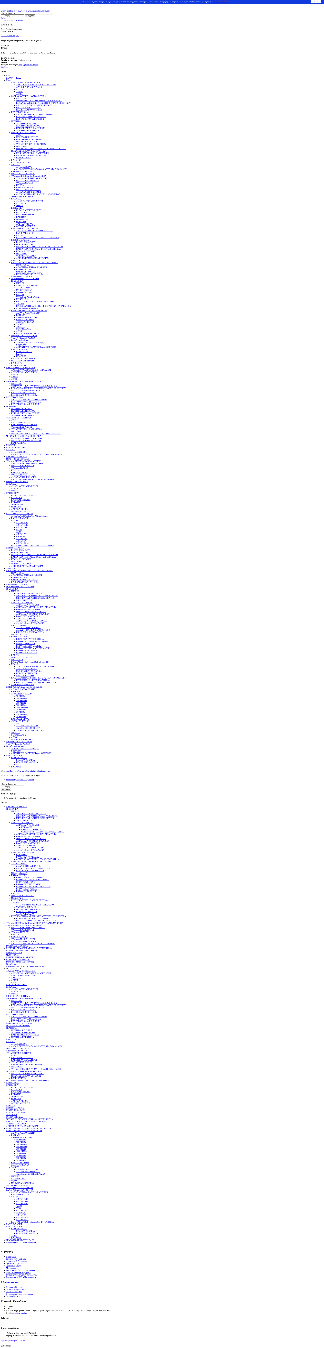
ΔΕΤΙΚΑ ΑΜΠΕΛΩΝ (25, 322)
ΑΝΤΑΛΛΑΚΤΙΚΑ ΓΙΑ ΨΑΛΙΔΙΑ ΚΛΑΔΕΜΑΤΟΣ (38, 194)
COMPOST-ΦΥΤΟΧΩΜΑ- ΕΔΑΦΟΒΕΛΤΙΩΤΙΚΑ (42, 832)
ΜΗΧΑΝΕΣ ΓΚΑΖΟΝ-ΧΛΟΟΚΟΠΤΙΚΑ (28, 151)
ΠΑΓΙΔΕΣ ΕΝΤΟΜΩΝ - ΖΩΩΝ (29, 272)
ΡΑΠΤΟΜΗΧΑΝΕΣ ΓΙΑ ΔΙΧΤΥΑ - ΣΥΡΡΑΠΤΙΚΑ (37, 237)
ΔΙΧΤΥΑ (20, 235)
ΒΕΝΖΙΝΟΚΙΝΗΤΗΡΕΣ (21, 162)
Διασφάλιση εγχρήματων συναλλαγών (21, 1275)
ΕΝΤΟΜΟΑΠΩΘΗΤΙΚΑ (26, 653)
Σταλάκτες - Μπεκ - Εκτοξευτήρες (30, 342)
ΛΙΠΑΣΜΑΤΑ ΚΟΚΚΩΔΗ (27, 605)
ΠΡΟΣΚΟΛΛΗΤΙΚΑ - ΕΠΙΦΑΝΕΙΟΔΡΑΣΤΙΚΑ (36, 682)
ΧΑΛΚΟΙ (20, 304)
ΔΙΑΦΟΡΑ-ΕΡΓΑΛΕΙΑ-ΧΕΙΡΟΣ (29, 201)
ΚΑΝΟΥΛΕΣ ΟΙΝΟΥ (25, 320)
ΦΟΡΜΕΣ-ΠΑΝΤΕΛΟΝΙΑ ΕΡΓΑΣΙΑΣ (32, 258)
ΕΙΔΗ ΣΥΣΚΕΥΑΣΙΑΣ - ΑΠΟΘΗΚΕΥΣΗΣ (29, 310)
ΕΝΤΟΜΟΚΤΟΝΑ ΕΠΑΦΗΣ (28, 646)
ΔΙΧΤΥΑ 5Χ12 (22, 534)
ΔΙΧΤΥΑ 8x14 (22, 527)
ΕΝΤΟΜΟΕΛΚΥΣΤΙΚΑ (26, 650)
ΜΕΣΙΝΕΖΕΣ (21, 98)
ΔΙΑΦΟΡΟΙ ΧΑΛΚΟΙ (25, 675)
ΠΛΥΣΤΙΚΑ (16, 160)
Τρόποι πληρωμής (13, 1266)
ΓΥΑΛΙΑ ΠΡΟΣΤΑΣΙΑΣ (26, 251)
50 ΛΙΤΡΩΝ (21, 696)
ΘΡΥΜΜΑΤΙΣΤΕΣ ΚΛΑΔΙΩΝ (24, 336)
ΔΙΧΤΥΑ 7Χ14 (22, 543)
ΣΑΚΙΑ (19, 354)
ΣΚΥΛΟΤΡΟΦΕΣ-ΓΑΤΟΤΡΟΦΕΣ (25, 279)
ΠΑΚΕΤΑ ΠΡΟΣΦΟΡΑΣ (21, 171)
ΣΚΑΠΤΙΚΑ (16, 121)
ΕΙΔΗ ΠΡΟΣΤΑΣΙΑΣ (20, 240)
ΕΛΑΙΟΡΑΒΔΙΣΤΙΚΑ (25, 233)
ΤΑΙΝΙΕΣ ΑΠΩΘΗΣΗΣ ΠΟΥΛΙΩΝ (31, 730)
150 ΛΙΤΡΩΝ (21, 714)
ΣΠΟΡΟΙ (20, 283)
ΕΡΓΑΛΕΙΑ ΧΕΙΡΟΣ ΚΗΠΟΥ (29, 210)
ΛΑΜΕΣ (19, 91)
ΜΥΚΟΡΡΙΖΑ (22, 299)
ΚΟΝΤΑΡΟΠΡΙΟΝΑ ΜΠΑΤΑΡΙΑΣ (31, 117)
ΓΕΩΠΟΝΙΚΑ (17, 281)
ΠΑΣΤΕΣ (20, 295)
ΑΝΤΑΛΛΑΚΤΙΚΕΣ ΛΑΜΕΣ (28, 192)
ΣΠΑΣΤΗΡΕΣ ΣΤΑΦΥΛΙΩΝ (23, 174)
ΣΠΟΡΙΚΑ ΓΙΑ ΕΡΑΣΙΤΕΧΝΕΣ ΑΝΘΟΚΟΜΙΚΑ (37, 596)
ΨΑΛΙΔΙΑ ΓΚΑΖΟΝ (25, 183)
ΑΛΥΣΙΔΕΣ (21, 89)
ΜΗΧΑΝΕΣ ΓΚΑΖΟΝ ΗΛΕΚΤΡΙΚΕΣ (32, 153)
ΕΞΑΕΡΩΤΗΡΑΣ (23, 158)
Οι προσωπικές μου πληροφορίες (19, 1294)
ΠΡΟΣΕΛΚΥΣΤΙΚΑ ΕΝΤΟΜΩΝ (30, 274)
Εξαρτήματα (21, 345)
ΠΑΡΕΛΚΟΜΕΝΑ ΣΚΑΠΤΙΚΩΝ (30, 128)
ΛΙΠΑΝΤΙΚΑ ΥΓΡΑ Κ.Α (21, 276)
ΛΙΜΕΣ (19, 94)
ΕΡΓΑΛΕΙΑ (16, 199)
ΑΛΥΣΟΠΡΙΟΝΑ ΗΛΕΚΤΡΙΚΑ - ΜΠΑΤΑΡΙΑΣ (36, 85)
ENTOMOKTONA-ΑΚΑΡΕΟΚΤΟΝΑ (32, 641)
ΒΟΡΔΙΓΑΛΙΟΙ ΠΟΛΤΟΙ (26, 673)
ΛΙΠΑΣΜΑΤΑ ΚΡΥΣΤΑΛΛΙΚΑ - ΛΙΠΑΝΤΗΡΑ (36, 607)
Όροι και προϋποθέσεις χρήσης (18, 1272)
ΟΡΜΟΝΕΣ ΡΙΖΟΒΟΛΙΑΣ (27, 297)
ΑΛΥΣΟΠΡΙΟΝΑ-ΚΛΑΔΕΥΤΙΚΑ (25, 82)
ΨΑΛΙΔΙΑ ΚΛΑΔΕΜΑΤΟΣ (27, 180)
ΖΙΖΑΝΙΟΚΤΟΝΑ (24, 288)
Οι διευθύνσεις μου (14, 1292)
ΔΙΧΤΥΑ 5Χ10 (22, 541)
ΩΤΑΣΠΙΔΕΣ (21, 253)
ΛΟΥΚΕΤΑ (21, 203)
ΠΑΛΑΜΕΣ (21, 356)
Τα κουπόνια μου (13, 1296)
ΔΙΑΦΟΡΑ (15, 260)
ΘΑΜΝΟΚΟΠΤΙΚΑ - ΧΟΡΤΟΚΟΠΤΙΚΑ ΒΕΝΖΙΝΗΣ (39, 101)
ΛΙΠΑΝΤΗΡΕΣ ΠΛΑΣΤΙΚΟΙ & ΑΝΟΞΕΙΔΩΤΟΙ (36, 347)
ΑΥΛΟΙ (19, 135)
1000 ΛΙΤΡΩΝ (22, 707)
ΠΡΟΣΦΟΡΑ (16, 363)
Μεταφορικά (11, 1268)
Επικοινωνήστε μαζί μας (16, 1259)
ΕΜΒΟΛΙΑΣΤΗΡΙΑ (24, 187)
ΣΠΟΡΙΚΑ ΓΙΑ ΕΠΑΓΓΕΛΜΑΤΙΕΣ (31, 593)
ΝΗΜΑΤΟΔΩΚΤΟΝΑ (25, 644)
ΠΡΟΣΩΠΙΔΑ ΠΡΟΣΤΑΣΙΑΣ (28, 107)
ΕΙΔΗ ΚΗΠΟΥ (17, 208)
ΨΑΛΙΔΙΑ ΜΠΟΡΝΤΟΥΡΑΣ (28, 190)
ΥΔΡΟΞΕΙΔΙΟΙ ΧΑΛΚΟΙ (26, 669)
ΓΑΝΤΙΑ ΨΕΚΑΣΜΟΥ (26, 242)
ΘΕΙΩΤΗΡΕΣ (21, 146)
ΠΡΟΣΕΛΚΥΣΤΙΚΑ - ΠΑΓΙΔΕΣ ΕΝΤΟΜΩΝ (35, 301)
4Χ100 (19, 529)
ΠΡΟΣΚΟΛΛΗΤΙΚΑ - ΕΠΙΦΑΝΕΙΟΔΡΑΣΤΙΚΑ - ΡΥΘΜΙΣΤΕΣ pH (44, 306)
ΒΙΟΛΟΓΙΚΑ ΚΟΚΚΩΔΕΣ (32, 829)
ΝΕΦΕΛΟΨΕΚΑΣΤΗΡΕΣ (27, 137)
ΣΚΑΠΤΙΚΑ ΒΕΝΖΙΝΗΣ (26, 123)
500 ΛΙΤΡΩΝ (21, 705)
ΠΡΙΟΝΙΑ (20, 185)
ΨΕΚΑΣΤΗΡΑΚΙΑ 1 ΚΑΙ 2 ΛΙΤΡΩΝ (31, 144)
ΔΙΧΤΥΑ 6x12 (22, 523)
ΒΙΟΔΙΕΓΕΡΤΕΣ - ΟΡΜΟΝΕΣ (29, 609)
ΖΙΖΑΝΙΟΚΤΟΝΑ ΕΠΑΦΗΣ (28, 628)
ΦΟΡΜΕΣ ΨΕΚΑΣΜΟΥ (26, 256)
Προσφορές (11, 1256)
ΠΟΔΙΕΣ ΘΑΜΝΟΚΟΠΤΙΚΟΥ (29, 110)
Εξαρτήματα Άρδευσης (20, 340)
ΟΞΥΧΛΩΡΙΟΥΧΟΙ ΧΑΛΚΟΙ (29, 671)
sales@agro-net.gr (19, 1313)
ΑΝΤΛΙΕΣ (15, 164)
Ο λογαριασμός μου (9, 1282)
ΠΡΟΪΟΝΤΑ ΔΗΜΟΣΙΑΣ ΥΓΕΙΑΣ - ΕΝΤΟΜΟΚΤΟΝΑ (34, 263)
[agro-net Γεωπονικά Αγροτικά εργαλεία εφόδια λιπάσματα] (25, 11)
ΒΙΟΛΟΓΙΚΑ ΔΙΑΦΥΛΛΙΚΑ (28, 616)
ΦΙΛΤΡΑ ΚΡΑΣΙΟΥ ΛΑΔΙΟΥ (23, 338)
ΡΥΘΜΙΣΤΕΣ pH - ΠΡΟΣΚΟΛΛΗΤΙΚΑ (33, 680)
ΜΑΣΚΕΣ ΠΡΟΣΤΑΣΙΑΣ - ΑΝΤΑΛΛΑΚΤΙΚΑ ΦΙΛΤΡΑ (39, 247)
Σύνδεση (4, 67)
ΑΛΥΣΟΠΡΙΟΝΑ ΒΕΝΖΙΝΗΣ (29, 87)
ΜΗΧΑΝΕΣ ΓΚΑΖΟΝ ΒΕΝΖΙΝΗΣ (31, 155)
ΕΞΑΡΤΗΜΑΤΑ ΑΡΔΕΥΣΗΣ (18, 959)
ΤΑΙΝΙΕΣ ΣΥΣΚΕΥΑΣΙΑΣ (27, 726)
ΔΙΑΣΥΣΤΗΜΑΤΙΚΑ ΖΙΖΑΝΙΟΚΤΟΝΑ (33, 630)
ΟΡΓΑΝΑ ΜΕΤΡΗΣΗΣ (25, 226)
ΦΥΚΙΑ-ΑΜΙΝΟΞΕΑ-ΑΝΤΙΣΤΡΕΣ (31, 612)
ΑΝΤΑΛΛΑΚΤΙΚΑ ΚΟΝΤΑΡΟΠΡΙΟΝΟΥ (34, 114)
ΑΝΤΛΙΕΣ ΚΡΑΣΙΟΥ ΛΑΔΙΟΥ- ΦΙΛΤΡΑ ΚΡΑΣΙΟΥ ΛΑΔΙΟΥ (41, 169)
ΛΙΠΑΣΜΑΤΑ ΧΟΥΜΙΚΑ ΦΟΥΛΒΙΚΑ (32, 614)
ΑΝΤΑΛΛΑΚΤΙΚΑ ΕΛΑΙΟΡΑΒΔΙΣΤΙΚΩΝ (34, 231)
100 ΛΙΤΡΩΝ (21, 698)
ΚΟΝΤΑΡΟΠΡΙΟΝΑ (20, 112)
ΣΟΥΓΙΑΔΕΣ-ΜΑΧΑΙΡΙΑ (22, 196)
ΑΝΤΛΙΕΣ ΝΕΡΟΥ (24, 167)
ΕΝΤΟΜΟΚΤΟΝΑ (24, 269)
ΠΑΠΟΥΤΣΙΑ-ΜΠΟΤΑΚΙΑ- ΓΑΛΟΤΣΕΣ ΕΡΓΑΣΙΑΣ (38, 249)
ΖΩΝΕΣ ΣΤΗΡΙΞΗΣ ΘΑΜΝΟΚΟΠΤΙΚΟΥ (34, 105)
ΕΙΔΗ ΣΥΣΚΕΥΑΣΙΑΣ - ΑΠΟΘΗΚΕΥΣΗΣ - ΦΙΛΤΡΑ (28, 1128)
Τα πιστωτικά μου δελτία (16, 1289)
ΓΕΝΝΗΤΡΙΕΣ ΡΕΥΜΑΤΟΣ (23, 361)
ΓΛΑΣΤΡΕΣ (21, 222)
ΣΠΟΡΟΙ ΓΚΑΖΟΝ (24, 600)
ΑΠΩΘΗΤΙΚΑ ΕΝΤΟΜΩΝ (27, 308)
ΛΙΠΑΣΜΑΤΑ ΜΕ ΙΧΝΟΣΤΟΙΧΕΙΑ (31, 621)
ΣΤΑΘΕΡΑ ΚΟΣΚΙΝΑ (25, 760)
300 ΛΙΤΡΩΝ (21, 703)
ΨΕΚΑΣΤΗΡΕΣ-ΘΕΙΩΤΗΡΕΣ (23, 133)
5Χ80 (18, 532)
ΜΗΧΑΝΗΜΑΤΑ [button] (13, 969)
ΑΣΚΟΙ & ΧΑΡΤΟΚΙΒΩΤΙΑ (28, 313)
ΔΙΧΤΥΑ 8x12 (22, 525)
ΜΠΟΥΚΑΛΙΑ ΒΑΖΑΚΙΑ (27, 333)
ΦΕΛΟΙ (19, 331)
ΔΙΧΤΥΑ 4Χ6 (21, 539)
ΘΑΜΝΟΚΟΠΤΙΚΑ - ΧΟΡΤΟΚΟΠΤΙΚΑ (28, 96)
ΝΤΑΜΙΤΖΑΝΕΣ (23, 329)
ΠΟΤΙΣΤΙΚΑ (21, 212)
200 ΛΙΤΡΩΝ (21, 701)
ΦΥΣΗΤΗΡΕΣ (22, 219)
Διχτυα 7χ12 (21, 536)
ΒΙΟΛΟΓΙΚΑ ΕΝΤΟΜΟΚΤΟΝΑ (30, 639)
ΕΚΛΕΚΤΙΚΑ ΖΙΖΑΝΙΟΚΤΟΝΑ (30, 632)
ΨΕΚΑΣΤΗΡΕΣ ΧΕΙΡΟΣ (26, 142)
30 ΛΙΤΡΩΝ (21, 717)
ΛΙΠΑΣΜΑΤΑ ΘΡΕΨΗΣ (26, 618)
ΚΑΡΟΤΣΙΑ (21, 217)
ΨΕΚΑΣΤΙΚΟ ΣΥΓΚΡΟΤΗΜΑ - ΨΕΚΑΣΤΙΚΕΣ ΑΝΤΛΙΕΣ (41, 149)
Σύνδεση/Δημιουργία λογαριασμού (20, 780)
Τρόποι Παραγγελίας (14, 1263)
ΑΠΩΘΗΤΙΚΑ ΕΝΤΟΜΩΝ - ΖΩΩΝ (31, 267)
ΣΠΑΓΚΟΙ (20, 326)
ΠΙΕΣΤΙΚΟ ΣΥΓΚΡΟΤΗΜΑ (23, 358)
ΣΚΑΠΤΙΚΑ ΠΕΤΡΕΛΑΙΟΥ (28, 126)
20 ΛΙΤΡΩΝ (21, 710)
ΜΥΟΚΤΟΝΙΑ (22, 265)
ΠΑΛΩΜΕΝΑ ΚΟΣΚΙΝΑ (27, 762)
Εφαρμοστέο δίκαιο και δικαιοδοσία (20, 1270)
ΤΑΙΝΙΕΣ (20, 324)
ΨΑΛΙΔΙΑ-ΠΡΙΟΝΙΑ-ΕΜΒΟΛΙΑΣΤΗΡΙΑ (28, 176)
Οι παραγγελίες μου (14, 1287)
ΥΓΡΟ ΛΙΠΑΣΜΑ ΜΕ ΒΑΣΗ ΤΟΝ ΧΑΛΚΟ (35, 666)
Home (8, 80)
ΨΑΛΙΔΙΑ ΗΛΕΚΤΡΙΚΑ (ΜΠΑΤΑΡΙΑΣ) (33, 178)
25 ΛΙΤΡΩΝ (21, 712)
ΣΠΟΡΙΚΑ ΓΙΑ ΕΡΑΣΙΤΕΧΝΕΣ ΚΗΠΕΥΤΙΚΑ (36, 598)
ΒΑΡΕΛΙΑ (20, 315)
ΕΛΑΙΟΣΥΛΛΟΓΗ (19, 349)
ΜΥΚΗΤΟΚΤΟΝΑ (24, 290)
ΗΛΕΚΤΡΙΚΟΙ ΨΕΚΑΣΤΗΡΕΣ (29, 139)
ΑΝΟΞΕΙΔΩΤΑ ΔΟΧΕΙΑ (26, 317)
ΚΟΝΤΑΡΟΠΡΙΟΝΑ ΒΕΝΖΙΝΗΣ (30, 119)
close (316, 2)
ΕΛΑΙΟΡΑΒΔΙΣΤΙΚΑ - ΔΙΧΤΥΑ (24, 228)
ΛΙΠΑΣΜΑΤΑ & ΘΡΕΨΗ (27, 285)
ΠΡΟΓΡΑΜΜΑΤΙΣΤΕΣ (26, 215)
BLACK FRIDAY (13, 78)
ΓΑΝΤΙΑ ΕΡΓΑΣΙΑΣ (24, 244)
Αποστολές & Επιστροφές (16, 1261)
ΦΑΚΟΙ (19, 206)
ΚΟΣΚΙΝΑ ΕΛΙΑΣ (24, 352)
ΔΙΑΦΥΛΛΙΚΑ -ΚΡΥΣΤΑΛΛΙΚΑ (30, 623)
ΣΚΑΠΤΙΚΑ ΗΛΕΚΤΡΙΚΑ (27, 130)
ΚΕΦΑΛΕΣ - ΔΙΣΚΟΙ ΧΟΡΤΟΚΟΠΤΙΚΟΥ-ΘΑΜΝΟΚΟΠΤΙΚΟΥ (43, 103)
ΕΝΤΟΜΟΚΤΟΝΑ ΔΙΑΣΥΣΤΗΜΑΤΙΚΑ (33, 648)
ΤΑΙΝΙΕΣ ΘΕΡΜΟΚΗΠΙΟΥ (28, 728)
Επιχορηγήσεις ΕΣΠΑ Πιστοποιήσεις (21, 1242)
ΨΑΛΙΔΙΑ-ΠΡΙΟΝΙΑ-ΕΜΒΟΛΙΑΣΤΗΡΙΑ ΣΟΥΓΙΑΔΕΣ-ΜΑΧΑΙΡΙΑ (34, 923)
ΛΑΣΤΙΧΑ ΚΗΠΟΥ (24, 224)
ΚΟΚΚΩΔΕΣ (26, 827)
